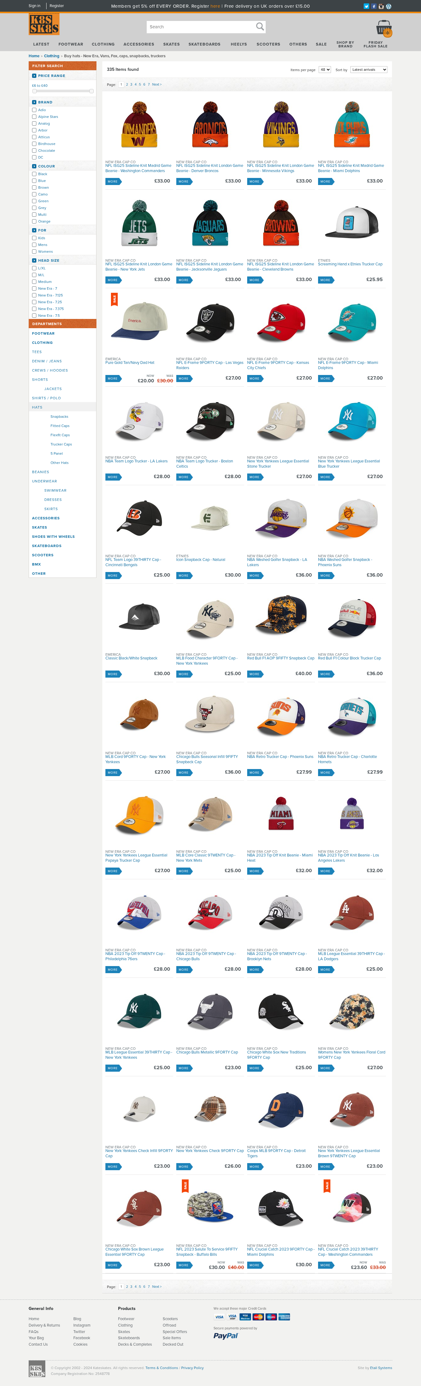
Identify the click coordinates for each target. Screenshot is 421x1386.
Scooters (268, 44)
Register (57, 5)
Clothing (103, 44)
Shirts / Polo (46, 398)
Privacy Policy (192, 1368)
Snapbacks (59, 416)
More (113, 181)
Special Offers (175, 1331)
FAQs (34, 1331)
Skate (123, 1338)
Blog (77, 1318)
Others (298, 44)
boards (134, 1338)
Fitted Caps (60, 426)
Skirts (51, 509)
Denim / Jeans (47, 361)
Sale (321, 44)
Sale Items (172, 1338)
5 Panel (57, 453)
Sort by (341, 70)
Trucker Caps (61, 444)
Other (39, 573)
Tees (37, 352)
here (215, 6)
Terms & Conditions (161, 1368)
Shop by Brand (345, 44)
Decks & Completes (135, 1344)
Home (34, 56)
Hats (37, 407)
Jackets (53, 389)
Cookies (80, 1344)
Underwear (44, 481)
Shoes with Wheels (53, 536)
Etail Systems (381, 1368)
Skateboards (205, 44)
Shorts (40, 379)
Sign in (34, 5)
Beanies (40, 472)
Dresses (53, 500)
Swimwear (55, 490)
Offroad (169, 1325)
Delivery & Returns (44, 1325)
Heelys (239, 44)
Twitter (79, 1331)
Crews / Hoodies (50, 370)
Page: (111, 85)
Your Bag (36, 1338)
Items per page (303, 70)
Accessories (139, 44)
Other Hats (60, 463)
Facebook (81, 1338)
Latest (41, 44)
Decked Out (173, 1344)
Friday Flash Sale (376, 44)
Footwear (71, 44)
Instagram (82, 1325)
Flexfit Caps (60, 435)
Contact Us (38, 1344)
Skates (171, 44)
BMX (36, 564)
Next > (156, 85)
